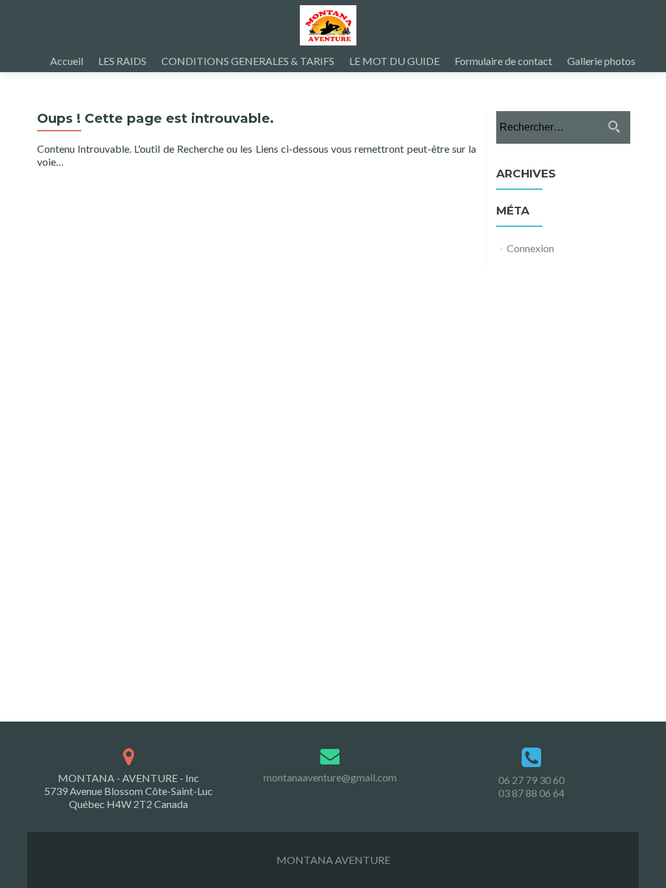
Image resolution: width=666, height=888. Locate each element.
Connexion (530, 248)
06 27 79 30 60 (531, 780)
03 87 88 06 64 (531, 793)
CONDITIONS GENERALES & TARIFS (247, 61)
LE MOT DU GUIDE (394, 61)
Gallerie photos (601, 61)
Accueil (66, 61)
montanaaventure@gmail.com (330, 777)
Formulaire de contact (503, 61)
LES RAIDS (122, 61)
